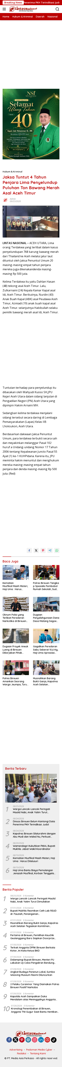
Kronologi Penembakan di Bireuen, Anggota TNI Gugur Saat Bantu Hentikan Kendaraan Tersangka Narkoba (34, 1010)
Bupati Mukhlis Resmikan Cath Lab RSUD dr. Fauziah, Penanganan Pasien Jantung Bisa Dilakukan (33, 912)
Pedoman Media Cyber (39, 1049)
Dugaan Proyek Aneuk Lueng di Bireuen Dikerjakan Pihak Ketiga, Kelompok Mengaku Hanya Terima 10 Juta (15, 649)
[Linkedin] (41, 1040)
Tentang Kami (38, 1053)
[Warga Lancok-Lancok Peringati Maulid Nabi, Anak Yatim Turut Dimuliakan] (31, 788)
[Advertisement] (31, 51)
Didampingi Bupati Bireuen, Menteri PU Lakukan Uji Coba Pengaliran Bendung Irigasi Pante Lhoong (32, 961)
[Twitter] (15, 1040)
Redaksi (21, 1053)
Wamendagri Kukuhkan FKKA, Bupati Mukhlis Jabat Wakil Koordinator (34, 847)
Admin (13, 198)
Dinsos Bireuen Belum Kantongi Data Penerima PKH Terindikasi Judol (34, 823)
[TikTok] (53, 1040)
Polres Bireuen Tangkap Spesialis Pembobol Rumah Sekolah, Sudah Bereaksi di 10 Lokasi (46, 586)
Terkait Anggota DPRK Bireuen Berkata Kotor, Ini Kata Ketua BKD (32, 949)
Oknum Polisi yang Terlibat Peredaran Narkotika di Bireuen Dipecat (14, 618)
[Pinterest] (22, 1040)
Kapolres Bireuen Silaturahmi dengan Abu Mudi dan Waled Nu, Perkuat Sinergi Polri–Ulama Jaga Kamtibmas (34, 835)
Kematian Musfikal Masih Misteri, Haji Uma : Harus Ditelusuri (15, 586)
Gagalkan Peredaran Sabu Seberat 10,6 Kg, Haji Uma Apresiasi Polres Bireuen (45, 649)
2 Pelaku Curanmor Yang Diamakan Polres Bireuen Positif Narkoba (34, 986)
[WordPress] (28, 1040)
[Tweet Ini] (36, 550)
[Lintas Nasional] (22, 9)
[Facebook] (9, 1040)
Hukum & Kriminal (12, 171)
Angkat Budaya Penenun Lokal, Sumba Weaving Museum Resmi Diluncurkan (32, 973)
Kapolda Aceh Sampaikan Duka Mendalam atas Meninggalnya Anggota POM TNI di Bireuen (33, 998)
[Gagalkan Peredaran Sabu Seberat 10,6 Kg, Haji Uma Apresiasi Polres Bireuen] (46, 636)
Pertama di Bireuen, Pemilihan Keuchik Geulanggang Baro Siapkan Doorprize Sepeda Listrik (32, 937)
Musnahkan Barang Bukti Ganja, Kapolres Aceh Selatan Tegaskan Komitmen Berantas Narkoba (45, 681)
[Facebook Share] (29, 550)
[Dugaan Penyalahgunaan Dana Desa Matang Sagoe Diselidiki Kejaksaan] (46, 604)
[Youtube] (47, 1040)
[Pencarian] (57, 9)
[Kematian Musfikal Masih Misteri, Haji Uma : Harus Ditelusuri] (16, 572)
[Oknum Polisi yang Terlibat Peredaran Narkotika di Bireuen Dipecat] (16, 604)
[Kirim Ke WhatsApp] (56, 550)
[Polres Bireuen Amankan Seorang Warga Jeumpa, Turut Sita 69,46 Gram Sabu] (16, 667)
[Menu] (5, 9)
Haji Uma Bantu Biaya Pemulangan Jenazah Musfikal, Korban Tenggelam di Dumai (34, 872)
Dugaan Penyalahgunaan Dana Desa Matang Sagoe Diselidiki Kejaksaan (46, 618)
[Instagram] (34, 1040)
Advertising (15, 1049)
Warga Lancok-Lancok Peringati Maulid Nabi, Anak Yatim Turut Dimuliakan (31, 811)
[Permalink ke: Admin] (5, 200)
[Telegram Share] (50, 550)
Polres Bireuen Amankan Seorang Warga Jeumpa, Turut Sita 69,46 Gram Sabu (15, 681)
